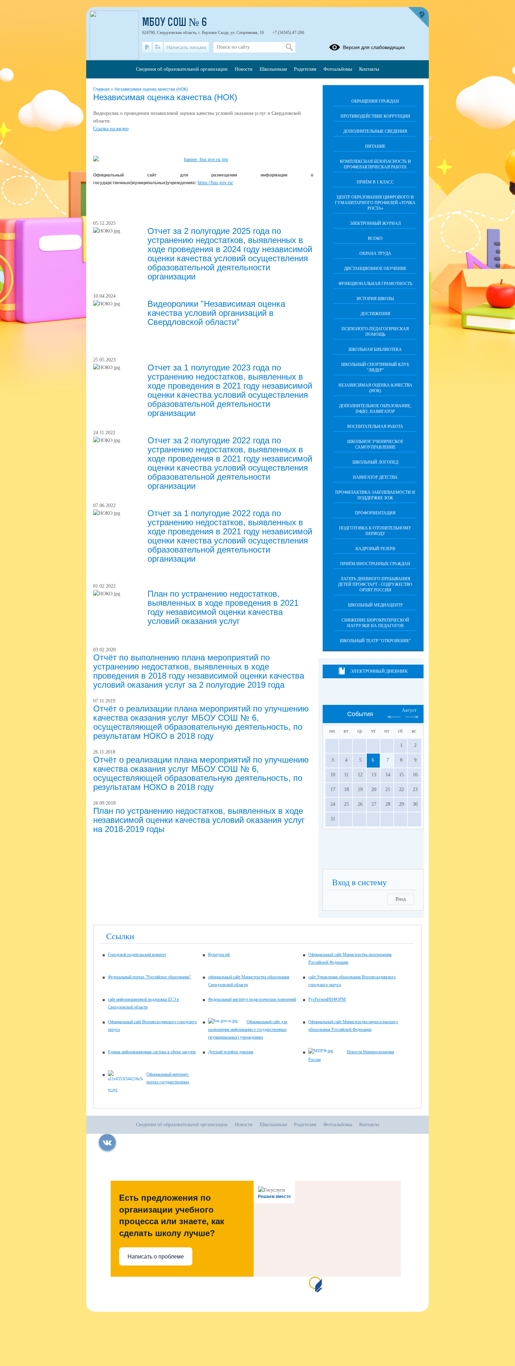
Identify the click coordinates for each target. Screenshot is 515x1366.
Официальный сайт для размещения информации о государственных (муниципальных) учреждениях (247, 1029)
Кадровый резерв (375, 548)
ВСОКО (375, 238)
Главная (102, 89)
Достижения (375, 313)
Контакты (369, 69)
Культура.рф (219, 954)
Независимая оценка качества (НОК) (151, 89)
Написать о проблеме (156, 1257)
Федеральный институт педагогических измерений (252, 999)
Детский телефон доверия (230, 1051)
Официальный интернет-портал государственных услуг (148, 1082)
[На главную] (147, 47)
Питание (375, 146)
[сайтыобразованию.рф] (418, 17)
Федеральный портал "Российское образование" (149, 977)
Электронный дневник (378, 671)
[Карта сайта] (158, 47)
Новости (244, 69)
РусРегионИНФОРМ (327, 999)
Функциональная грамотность (375, 283)
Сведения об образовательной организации (182, 69)
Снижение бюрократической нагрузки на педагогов (375, 623)
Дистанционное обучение (375, 268)
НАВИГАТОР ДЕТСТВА (375, 477)
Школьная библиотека (375, 349)
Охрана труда (375, 253)
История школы (375, 298)
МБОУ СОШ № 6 (174, 23)
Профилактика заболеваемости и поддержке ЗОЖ (375, 495)
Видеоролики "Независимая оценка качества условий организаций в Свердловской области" (216, 313)
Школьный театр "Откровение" (375, 640)
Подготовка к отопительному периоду (375, 531)
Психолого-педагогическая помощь (375, 331)
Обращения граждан (375, 101)
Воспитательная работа (375, 426)
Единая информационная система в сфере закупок (152, 1051)
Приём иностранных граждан (375, 563)
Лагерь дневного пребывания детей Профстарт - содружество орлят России (375, 584)
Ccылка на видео (111, 128)
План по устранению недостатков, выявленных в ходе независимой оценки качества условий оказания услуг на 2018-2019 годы (199, 820)
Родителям (305, 69)
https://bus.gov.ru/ (215, 182)
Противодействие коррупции (375, 116)
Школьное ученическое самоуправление (375, 444)
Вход (401, 899)
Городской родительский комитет (137, 954)
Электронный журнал (375, 223)
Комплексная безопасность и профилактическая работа (375, 164)
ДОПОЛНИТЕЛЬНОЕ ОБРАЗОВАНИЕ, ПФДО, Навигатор (375, 408)
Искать (289, 47)
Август (409, 710)
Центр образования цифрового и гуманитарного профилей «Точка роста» (375, 203)
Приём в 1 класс (375, 182)
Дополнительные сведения (375, 131)
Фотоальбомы (337, 69)
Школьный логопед (375, 462)
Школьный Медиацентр (375, 605)
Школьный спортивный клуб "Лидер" (375, 367)
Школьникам (273, 69)
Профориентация (375, 513)
